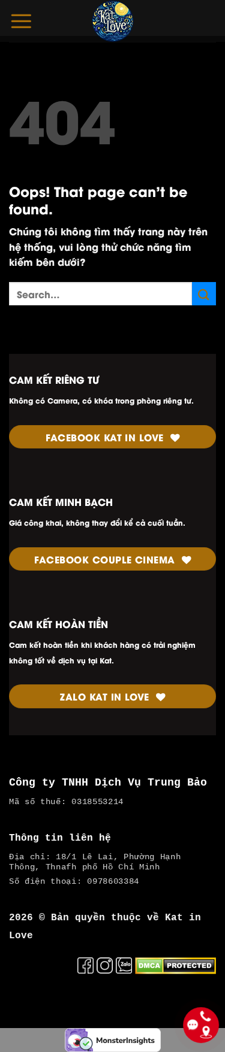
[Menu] (21, 21)
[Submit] (204, 293)
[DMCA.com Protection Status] (175, 964)
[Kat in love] (112, 21)
